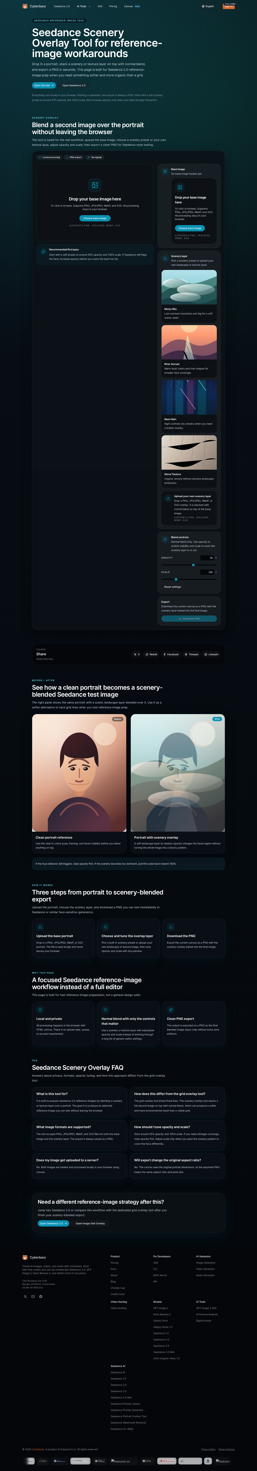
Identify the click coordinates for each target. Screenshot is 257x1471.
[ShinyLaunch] (150, 1461)
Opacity (167, 557)
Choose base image (95, 218)
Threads (193, 654)
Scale (165, 572)
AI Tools (81, 6)
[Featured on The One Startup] (126, 1461)
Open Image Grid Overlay (90, 1223)
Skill (100, 6)
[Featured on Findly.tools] (83, 1461)
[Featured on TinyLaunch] (231, 1461)
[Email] (33, 1296)
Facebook (173, 654)
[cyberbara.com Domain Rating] (40, 1461)
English (210, 6)
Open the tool (42, 85)
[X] (25, 1296)
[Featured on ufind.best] (107, 1461)
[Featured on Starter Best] (212, 1461)
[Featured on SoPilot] (168, 1461)
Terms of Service (226, 1449)
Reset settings (172, 586)
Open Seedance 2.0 (73, 85)
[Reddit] (41, 1296)
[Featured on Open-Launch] (188, 1461)
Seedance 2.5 (62, 6)
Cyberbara (38, 1449)
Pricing (113, 6)
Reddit (153, 654)
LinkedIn (213, 654)
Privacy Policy (208, 1449)
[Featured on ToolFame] (59, 1461)
